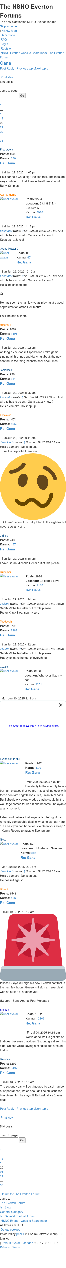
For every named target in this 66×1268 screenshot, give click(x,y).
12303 (40, 1018)
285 (33, 853)
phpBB (20, 1234)
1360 (14, 424)
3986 (39, 212)
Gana (5, 63)
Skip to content (9, 26)
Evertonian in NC (10, 759)
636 (13, 158)
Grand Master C (9, 248)
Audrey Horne (8, 194)
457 (13, 544)
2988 (14, 630)
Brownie (4, 889)
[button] (0, 86)
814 (13, 378)
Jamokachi (6, 370)
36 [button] (1, 140)
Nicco (3, 839)
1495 (14, 333)
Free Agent (6, 149)
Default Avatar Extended (17, 1243)
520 (38, 767)
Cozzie (4, 666)
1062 (14, 898)
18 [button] (1, 114)
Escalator (6, 231)
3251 (38, 684)
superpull (5, 325)
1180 (39, 585)
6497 (14, 1068)
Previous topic (25, 68)
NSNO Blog (9, 30)
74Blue (4, 535)
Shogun (4, 1009)
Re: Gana (7, 162)
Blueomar (5, 572)
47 (29, 257)
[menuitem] (3, 39)
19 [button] (1, 118)
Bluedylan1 (6, 1059)
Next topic (41, 68)
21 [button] (1, 127)
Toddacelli (6, 621)
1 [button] (1, 105)
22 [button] (1, 131)
